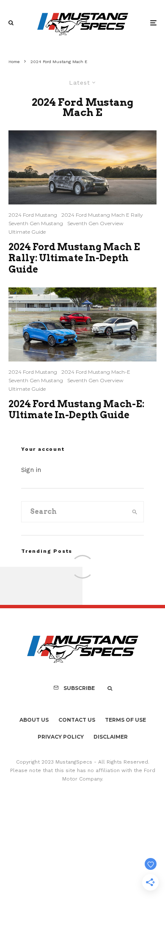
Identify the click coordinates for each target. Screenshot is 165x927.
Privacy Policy (61, 737)
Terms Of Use (125, 720)
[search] (134, 512)
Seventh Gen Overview (95, 223)
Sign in (31, 470)
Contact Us (76, 720)
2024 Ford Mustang (32, 215)
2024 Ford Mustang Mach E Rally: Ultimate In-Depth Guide (74, 258)
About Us (34, 720)
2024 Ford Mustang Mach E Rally (102, 215)
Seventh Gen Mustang (35, 223)
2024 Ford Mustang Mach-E (95, 372)
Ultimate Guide (27, 232)
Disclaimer (111, 737)
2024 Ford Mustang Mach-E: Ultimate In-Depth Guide (76, 409)
